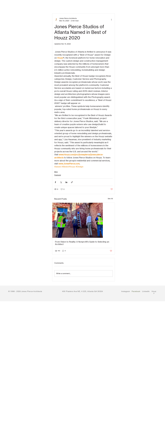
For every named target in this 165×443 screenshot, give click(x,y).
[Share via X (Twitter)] (61, 182)
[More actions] (111, 19)
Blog (56, 172)
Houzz (154, 292)
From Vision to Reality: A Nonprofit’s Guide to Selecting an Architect (82, 242)
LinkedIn (146, 292)
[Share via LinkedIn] (66, 182)
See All (110, 199)
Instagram (125, 291)
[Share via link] (72, 182)
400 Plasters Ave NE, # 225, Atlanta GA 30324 (82, 291)
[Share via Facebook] (55, 182)
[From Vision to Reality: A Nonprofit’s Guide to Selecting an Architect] (83, 220)
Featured (57, 175)
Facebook (136, 291)
